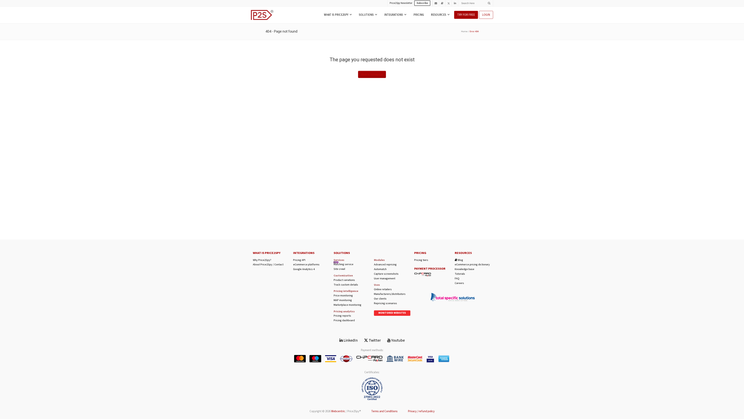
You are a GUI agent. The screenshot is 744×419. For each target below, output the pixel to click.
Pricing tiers (421, 260)
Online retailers (383, 289)
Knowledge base (464, 269)
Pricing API (299, 260)
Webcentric (338, 411)
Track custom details (346, 285)
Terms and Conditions (384, 411)
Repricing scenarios (385, 303)
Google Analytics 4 (304, 269)
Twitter (374, 340)
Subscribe (422, 3)
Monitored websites (392, 313)
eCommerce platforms (306, 264)
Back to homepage (372, 74)
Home (464, 31)
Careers (459, 283)
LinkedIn (350, 340)
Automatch (380, 269)
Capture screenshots (386, 274)
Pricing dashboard (344, 320)
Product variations (344, 280)
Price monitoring (343, 295)
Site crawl (339, 269)
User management (384, 278)
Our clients (380, 298)
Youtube (397, 340)
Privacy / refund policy (421, 411)
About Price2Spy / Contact (268, 264)
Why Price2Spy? (262, 260)
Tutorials (460, 274)
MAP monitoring (343, 300)
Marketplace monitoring (347, 305)
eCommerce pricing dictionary (472, 264)
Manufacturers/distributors (390, 294)
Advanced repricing (385, 264)
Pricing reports (342, 316)
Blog (460, 260)
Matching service (343, 264)
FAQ (457, 278)
